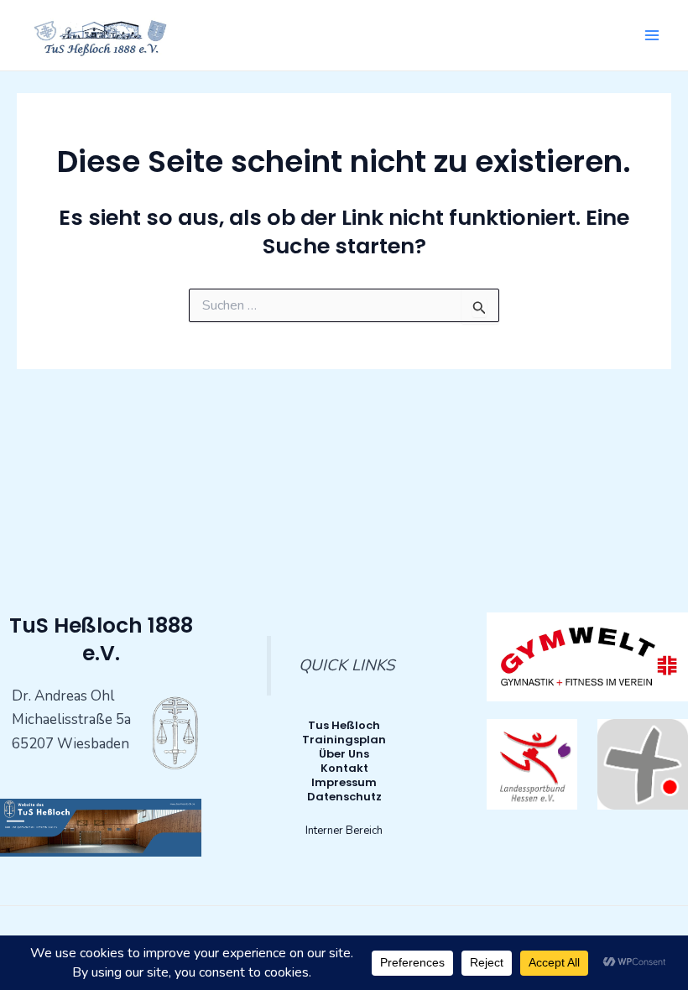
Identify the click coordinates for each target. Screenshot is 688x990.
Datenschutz (344, 797)
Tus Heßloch (344, 725)
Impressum (344, 782)
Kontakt (344, 768)
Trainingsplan (344, 740)
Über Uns (344, 754)
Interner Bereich (344, 830)
